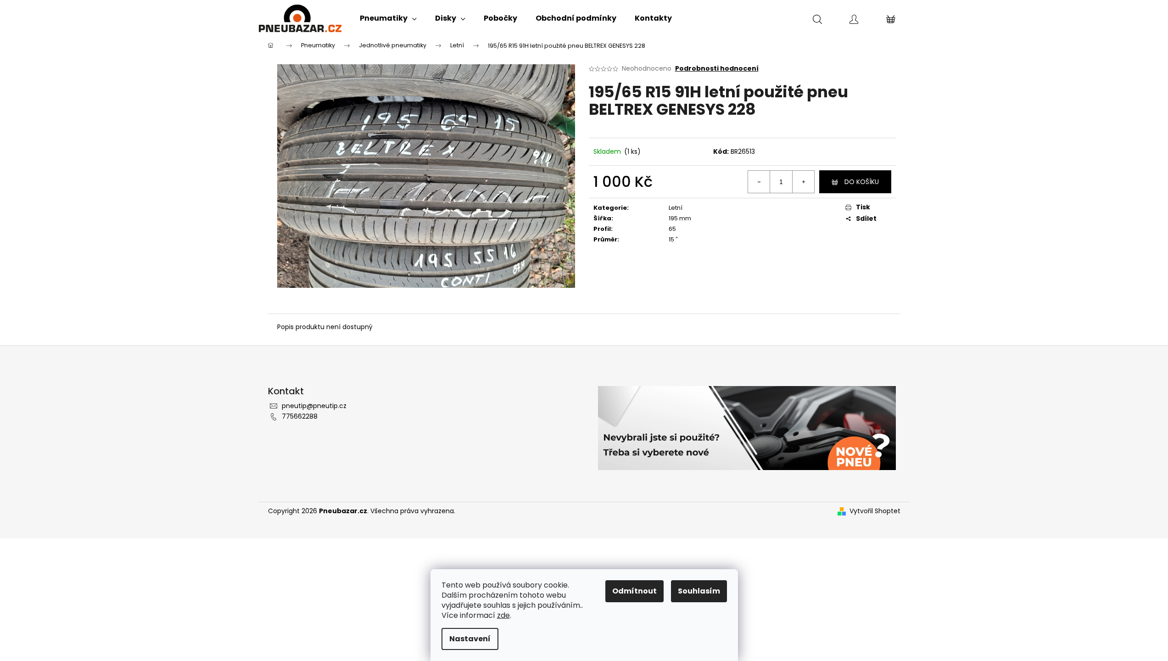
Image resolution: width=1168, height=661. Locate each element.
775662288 (300, 416)
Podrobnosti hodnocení (717, 68)
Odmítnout (634, 591)
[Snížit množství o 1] (759, 182)
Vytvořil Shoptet (874, 511)
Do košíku (861, 181)
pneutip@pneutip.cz (314, 405)
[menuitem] (388, 18)
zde (503, 615)
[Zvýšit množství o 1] (803, 182)
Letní (675, 207)
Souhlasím (699, 591)
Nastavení (470, 638)
